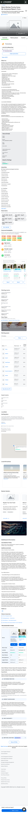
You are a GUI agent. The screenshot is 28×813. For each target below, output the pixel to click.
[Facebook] (2, 611)
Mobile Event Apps (4, 760)
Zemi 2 (6, 353)
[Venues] (25, 2)
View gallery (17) (21, 33)
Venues (3, 5)
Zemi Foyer (7, 362)
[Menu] (1, 2)
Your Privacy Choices (5, 774)
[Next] (26, 38)
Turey (6, 384)
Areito (6, 375)
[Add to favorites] (26, 11)
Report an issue (4, 746)
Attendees (3, 336)
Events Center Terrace (9, 371)
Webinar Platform (4, 766)
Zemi (6, 349)
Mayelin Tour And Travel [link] (9, 502)
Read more (3, 423)
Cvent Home (3, 769)
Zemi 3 (6, 366)
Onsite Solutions (4, 753)
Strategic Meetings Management (7, 762)
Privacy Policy (4, 777)
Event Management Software (7, 756)
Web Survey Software (5, 764)
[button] (25, 275)
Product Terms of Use (5, 779)
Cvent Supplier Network (5, 751)
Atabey (6, 379)
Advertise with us (4, 783)
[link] (11, 497)
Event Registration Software (6, 758)
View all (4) (4, 57)
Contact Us (3, 771)
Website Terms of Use (5, 781)
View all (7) (3, 208)
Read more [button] (6, 478)
